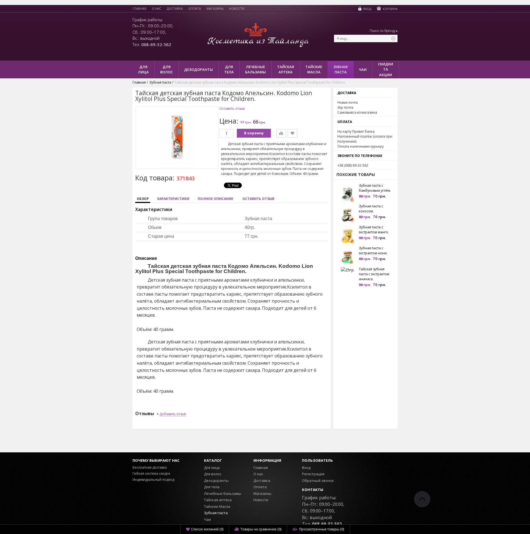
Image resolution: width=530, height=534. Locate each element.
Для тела (211, 486)
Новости (236, 8)
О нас (156, 8)
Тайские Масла (217, 506)
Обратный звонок (318, 480)
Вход (306, 467)
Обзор (143, 198)
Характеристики (173, 198)
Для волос (212, 473)
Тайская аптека (218, 499)
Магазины (215, 8)
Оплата (194, 8)
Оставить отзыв (232, 109)
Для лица (212, 467)
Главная (139, 8)
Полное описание (215, 198)
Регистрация (313, 473)
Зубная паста (216, 512)
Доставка (175, 8)
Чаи (207, 519)
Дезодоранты (216, 480)
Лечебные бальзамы (222, 493)
